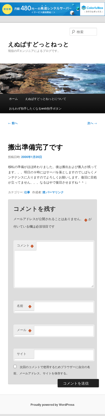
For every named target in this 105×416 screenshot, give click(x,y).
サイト (21, 353)
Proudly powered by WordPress (52, 404)
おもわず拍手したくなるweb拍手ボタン (35, 108)
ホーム (13, 98)
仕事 (27, 192)
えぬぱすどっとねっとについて (45, 98)
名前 (24, 306)
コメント (25, 245)
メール (24, 330)
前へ (13, 123)
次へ (92, 123)
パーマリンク (55, 192)
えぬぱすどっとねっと (38, 44)
